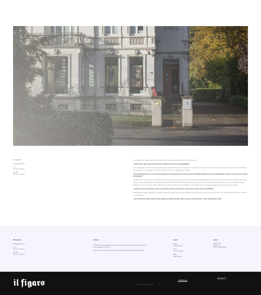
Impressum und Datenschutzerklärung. (147, 284)
